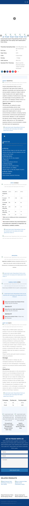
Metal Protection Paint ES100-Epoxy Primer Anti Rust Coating (7, 495)
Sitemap (19, 503)
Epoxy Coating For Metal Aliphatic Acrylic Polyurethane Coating (21, 495)
